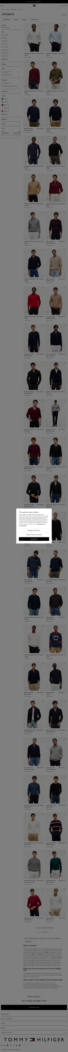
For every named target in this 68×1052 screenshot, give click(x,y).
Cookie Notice (40, 524)
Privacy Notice (22, 525)
